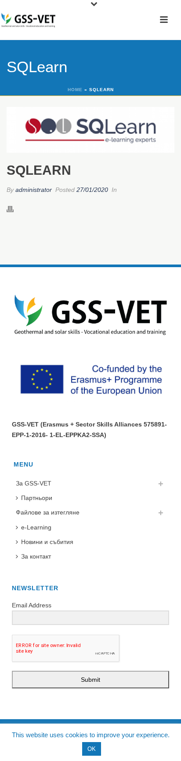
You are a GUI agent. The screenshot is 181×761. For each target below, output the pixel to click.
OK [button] (91, 749)
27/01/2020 (92, 189)
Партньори (36, 497)
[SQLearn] (90, 130)
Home (75, 89)
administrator (33, 189)
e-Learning (36, 527)
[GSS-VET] (28, 20)
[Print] (14, 209)
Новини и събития (47, 541)
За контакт (36, 556)
